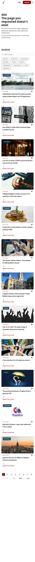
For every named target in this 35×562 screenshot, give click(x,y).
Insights (14, 62)
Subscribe (26, 2)
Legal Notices (6, 68)
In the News (5, 62)
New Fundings (24, 59)
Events (26, 65)
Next (20, 478)
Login (19, 2)
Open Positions (17, 65)
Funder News (14, 59)
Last (28, 478)
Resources (21, 62)
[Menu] (33, 2)
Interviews (5, 59)
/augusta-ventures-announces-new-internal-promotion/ (15, 31)
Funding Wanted (6, 65)
